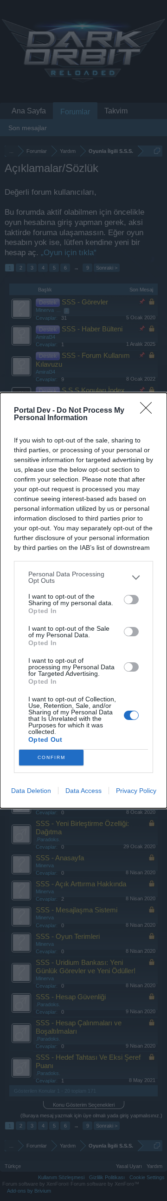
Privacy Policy (136, 790)
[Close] (149, 411)
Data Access (83, 790)
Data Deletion (31, 790)
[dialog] (83, 600)
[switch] (131, 599)
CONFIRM (51, 757)
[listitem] (83, 577)
